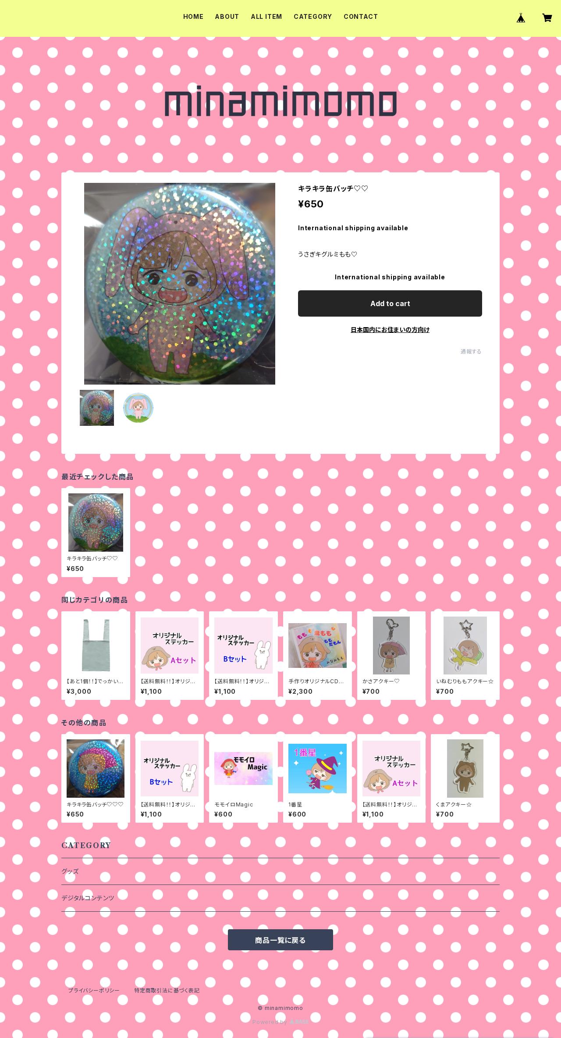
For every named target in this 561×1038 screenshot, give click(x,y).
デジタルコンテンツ (87, 898)
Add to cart (390, 303)
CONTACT (361, 16)
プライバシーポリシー (94, 990)
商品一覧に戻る (280, 940)
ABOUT (227, 16)
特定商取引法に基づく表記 (167, 990)
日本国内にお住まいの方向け (390, 329)
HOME (193, 16)
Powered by (270, 1022)
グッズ (69, 871)
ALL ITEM (266, 16)
